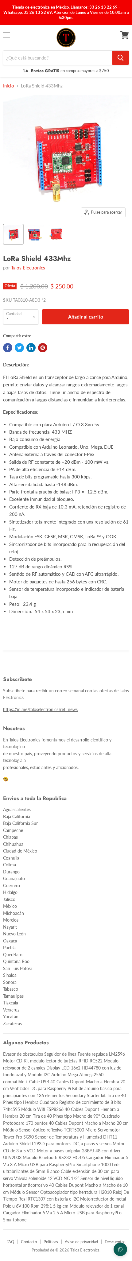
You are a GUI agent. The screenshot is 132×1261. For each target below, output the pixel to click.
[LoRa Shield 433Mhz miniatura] (13, 234)
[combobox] (57, 58)
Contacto (29, 1241)
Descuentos (115, 1241)
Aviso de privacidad (81, 1241)
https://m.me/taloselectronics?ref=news (40, 709)
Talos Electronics (28, 267)
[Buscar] (120, 58)
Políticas (51, 1241)
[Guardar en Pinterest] (42, 347)
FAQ (10, 1241)
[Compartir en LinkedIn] (31, 347)
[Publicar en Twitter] (19, 347)
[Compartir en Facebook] (7, 347)
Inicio (8, 85)
